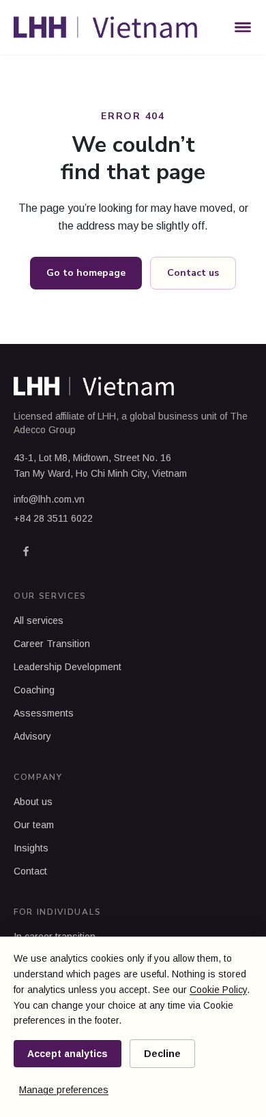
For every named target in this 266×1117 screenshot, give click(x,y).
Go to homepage (85, 272)
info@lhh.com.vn (49, 499)
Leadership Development (67, 666)
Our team (34, 824)
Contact (30, 871)
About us (33, 801)
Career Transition (52, 643)
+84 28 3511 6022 (53, 518)
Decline (162, 1053)
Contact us (193, 272)
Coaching (34, 690)
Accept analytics (67, 1053)
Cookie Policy (218, 989)
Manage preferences (63, 1089)
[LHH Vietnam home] (105, 27)
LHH (107, 416)
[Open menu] (243, 27)
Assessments (44, 713)
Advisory (32, 736)
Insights (31, 848)
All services (38, 620)
